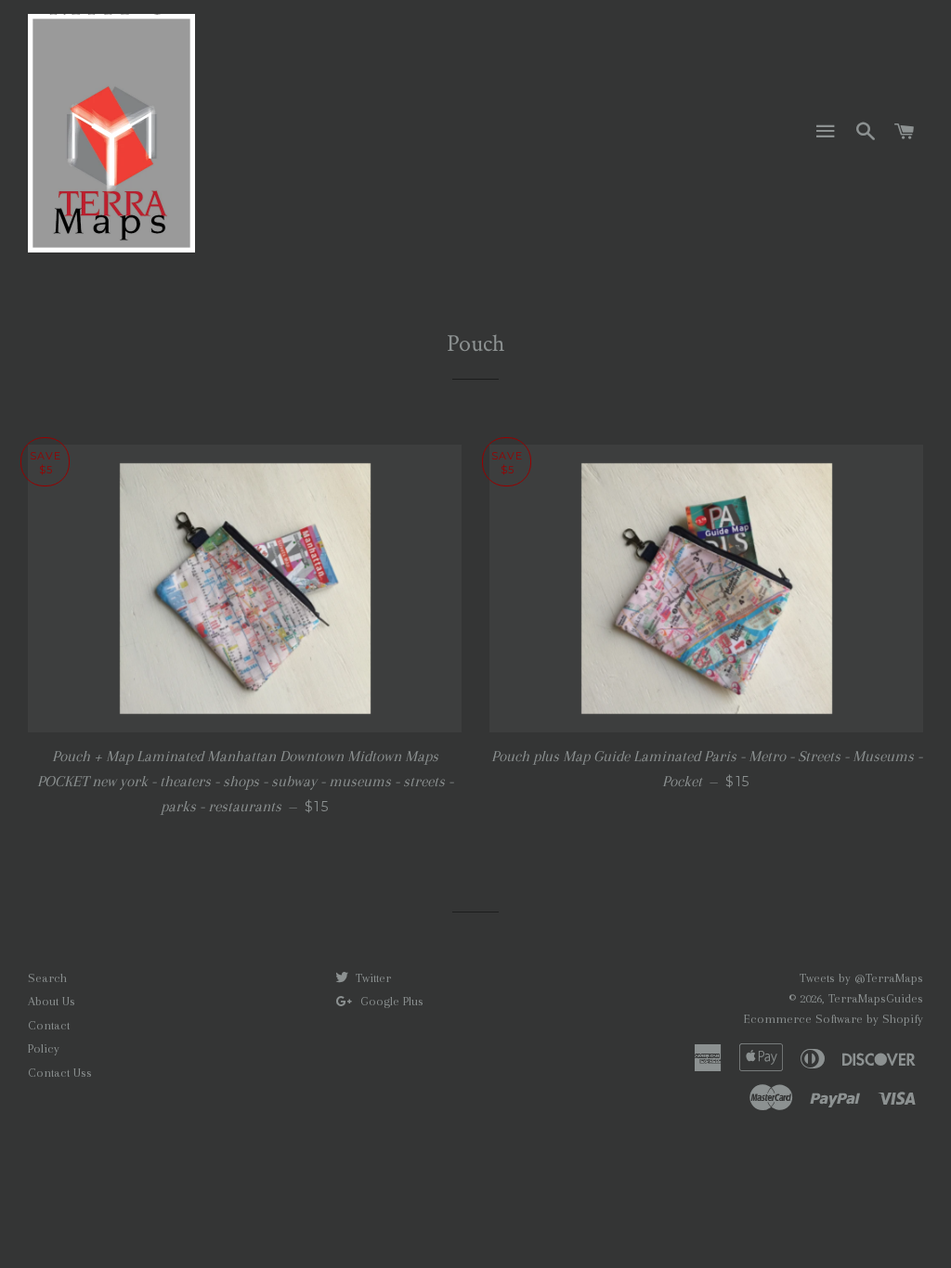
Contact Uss (60, 1073)
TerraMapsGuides (875, 998)
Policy (43, 1048)
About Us (51, 1001)
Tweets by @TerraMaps (861, 978)
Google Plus (390, 1001)
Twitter (371, 978)
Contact (49, 1025)
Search (47, 978)
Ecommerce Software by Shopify (833, 1019)
